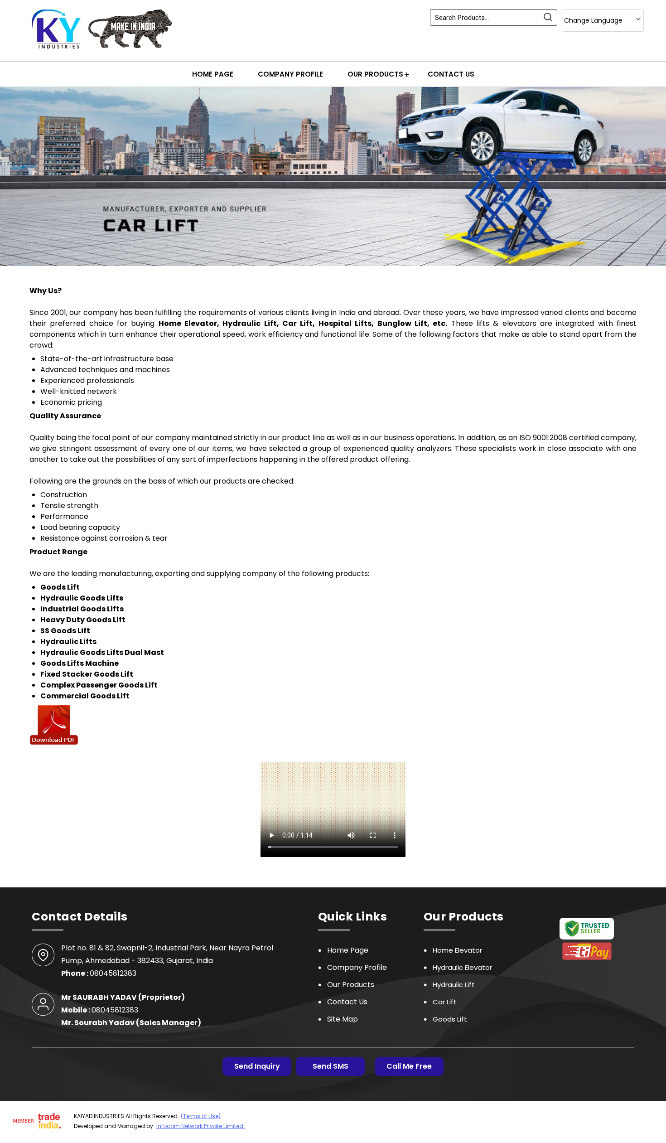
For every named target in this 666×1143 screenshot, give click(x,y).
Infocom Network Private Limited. (200, 1126)
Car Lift (445, 1002)
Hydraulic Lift (454, 984)
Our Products (375, 74)
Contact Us (451, 74)
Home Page (212, 74)
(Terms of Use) (201, 1116)
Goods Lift (450, 1019)
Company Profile (290, 74)
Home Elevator (457, 950)
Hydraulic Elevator (462, 967)
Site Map (342, 1019)
